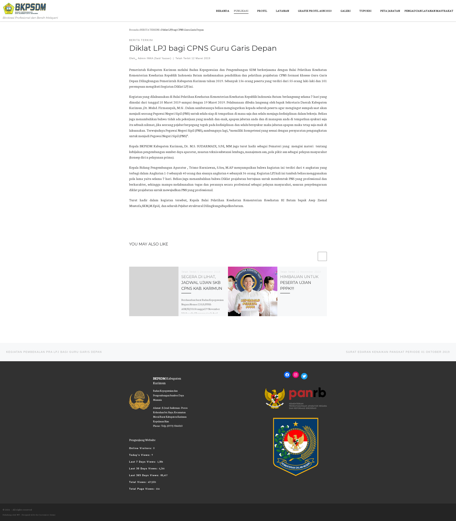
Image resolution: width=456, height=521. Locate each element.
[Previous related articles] (312, 256)
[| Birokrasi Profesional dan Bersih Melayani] (25, 7)
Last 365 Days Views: (144, 475)
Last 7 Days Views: (143, 461)
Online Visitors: (141, 448)
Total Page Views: (142, 489)
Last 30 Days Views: (144, 468)
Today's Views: (140, 455)
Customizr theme (47, 514)
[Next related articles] (322, 256)
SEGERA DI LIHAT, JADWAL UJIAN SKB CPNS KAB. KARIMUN (201, 282)
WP (18, 514)
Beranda (133, 29)
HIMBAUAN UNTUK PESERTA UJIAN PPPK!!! (299, 282)
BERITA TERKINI (149, 29)
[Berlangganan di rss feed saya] (452, 511)
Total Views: (138, 482)
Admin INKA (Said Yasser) (154, 58)
